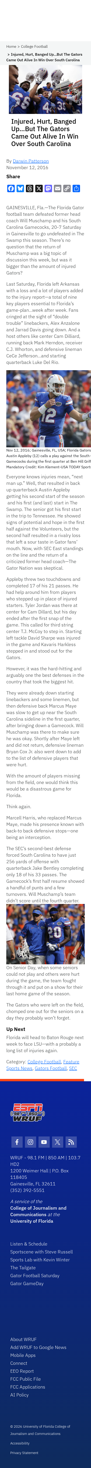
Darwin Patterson (31, 161)
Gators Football (51, 1068)
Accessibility (19, 1443)
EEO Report (22, 1371)
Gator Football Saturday (35, 1275)
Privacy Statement (24, 1453)
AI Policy (19, 1395)
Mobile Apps (23, 1355)
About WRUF (23, 1339)
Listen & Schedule (28, 1244)
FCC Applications (27, 1387)
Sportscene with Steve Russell (41, 1252)
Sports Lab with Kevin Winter (40, 1259)
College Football (34, 46)
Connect (18, 1363)
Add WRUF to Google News (38, 1347)
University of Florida (31, 1221)
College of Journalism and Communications (38, 1211)
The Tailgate (23, 1267)
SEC (73, 1068)
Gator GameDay (27, 1283)
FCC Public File (25, 1379)
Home (11, 46)
